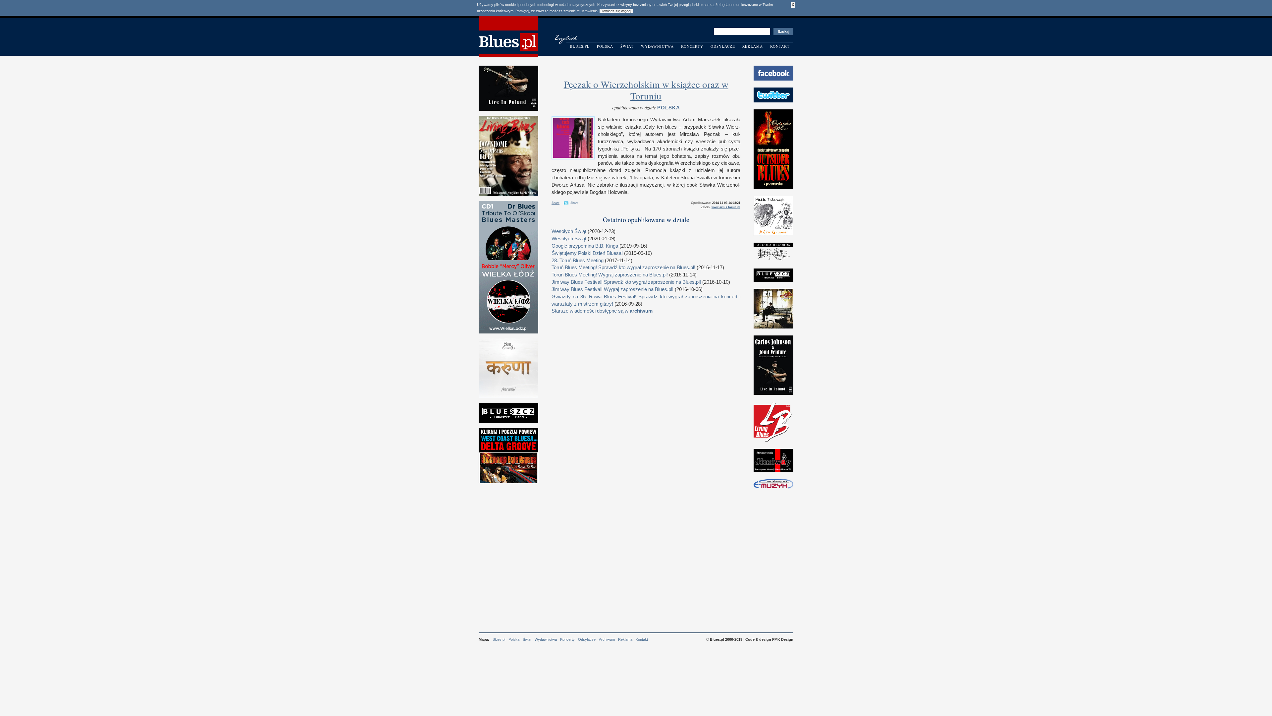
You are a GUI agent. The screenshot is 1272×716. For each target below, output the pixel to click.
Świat (627, 46)
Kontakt (780, 46)
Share (555, 203)
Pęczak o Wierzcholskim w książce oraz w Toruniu (646, 90)
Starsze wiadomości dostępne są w (602, 311)
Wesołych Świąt (569, 231)
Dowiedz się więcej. (616, 11)
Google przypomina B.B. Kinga (585, 246)
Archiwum (607, 639)
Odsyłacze (723, 46)
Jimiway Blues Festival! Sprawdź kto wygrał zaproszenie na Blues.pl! (626, 282)
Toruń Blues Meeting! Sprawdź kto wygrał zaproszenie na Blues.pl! (623, 267)
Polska (605, 46)
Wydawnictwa (657, 46)
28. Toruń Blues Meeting (578, 260)
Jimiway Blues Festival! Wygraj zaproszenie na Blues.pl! (612, 289)
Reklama (752, 46)
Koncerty (692, 46)
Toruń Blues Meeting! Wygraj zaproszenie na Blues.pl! (610, 274)
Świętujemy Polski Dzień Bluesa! (587, 253)
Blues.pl (580, 46)
